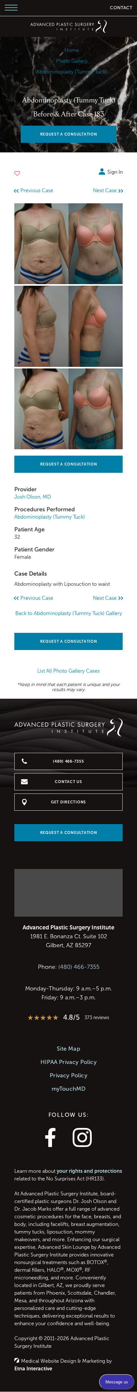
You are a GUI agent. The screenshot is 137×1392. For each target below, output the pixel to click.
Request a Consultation (68, 464)
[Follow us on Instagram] (82, 1145)
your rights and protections (89, 1171)
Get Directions (68, 802)
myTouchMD (69, 1089)
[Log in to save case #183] (17, 173)
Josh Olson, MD (32, 497)
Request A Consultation (68, 134)
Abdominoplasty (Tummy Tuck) (71, 71)
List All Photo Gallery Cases (68, 671)
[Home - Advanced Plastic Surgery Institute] (68, 26)
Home (71, 50)
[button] (38, 190)
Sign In (115, 172)
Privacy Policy (68, 1075)
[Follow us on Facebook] (50, 1145)
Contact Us (68, 782)
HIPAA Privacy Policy (68, 1062)
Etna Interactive (33, 1368)
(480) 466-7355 (78, 967)
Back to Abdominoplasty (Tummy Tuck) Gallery (68, 613)
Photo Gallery (72, 61)
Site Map (68, 1049)
